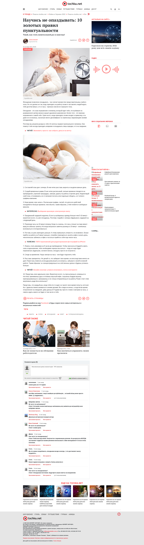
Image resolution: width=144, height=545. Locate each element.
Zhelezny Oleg (33, 414)
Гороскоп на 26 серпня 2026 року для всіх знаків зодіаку (30, 501)
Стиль (52, 9)
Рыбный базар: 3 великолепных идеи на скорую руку (112, 197)
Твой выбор (27, 49)
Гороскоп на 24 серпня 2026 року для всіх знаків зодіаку (80, 501)
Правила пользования (28, 538)
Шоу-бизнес (43, 9)
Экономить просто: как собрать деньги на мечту (52, 130)
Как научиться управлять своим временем (73, 351)
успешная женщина (75, 314)
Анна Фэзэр (33, 40)
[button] (115, 9)
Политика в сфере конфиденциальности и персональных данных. (51, 538)
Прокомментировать (34, 387)
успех (40, 314)
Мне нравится (47, 387)
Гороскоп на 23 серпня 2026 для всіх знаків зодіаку (97, 501)
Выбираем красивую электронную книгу (54, 211)
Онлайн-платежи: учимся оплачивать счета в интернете (55, 270)
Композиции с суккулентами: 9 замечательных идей (112, 209)
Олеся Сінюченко (34, 391)
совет (62, 314)
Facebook (45, 303)
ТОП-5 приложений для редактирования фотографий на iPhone (60, 242)
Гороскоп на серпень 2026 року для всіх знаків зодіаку (105, 46)
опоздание (51, 314)
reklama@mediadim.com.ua (51, 531)
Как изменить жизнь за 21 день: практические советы (112, 183)
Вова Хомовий (33, 423)
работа (31, 314)
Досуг (94, 9)
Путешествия (68, 9)
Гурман (79, 9)
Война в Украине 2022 (57, 14)
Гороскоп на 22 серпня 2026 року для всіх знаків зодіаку (113, 501)
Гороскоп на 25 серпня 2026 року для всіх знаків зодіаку (63, 501)
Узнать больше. (57, 540)
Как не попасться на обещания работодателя (38, 351)
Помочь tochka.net (40, 14)
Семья (59, 9)
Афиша (87, 9)
